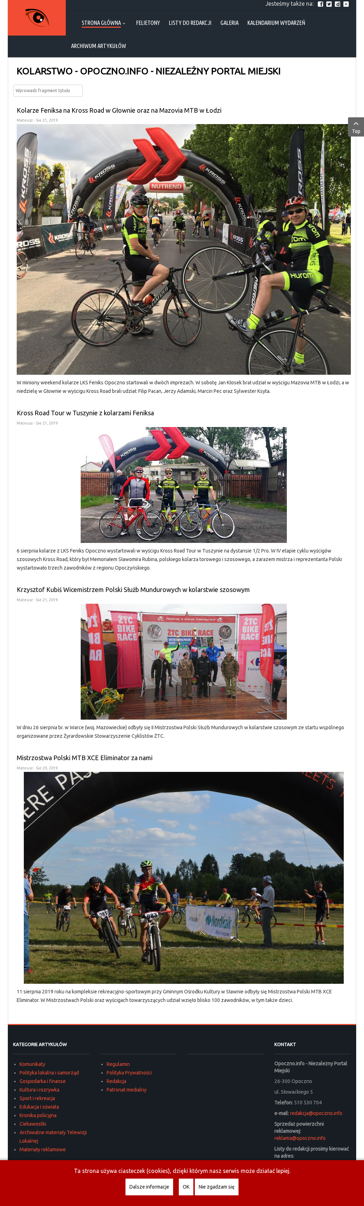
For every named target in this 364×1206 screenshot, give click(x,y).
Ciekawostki (33, 1124)
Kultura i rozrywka (39, 1090)
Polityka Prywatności (129, 1073)
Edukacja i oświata (39, 1107)
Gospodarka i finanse (43, 1081)
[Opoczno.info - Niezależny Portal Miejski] (37, 18)
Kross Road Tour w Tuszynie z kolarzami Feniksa (85, 412)
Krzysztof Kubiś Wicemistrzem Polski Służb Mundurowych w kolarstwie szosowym (133, 589)
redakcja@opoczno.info (316, 1113)
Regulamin (118, 1064)
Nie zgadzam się (217, 1187)
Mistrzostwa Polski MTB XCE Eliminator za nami (84, 757)
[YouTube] (346, 3)
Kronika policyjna (38, 1115)
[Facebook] (321, 3)
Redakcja (116, 1081)
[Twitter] (329, 3)
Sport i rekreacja (37, 1098)
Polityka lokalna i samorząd (49, 1073)
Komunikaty (32, 1064)
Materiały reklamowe (43, 1149)
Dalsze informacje (149, 1187)
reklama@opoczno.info (300, 1138)
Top (356, 131)
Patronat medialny (126, 1090)
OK (186, 1187)
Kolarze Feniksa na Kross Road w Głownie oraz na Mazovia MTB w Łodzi (119, 110)
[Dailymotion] (338, 3)
